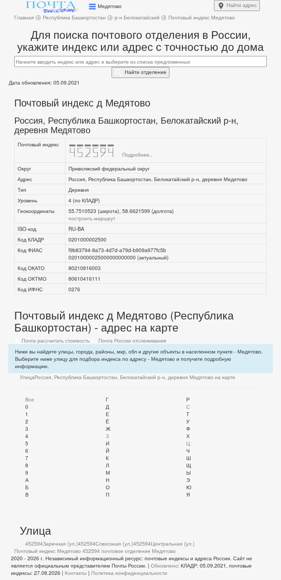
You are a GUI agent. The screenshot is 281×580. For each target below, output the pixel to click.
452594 (34, 543)
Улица (27, 377)
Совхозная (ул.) (114, 543)
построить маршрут (91, 218)
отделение (145, 71)
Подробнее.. (137, 154)
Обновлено (164, 565)
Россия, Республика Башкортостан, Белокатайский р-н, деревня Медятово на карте (134, 377)
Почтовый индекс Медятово (47, 550)
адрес (241, 4)
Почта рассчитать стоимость (55, 340)
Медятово (164, 550)
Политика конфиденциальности (129, 572)
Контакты (76, 572)
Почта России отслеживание (131, 340)
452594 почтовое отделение (116, 550)
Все (29, 399)
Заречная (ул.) (60, 543)
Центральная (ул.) (173, 543)
